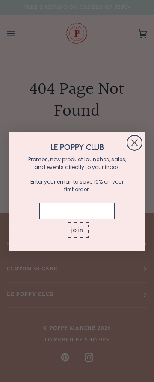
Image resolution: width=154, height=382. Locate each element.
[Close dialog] (134, 142)
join (77, 229)
